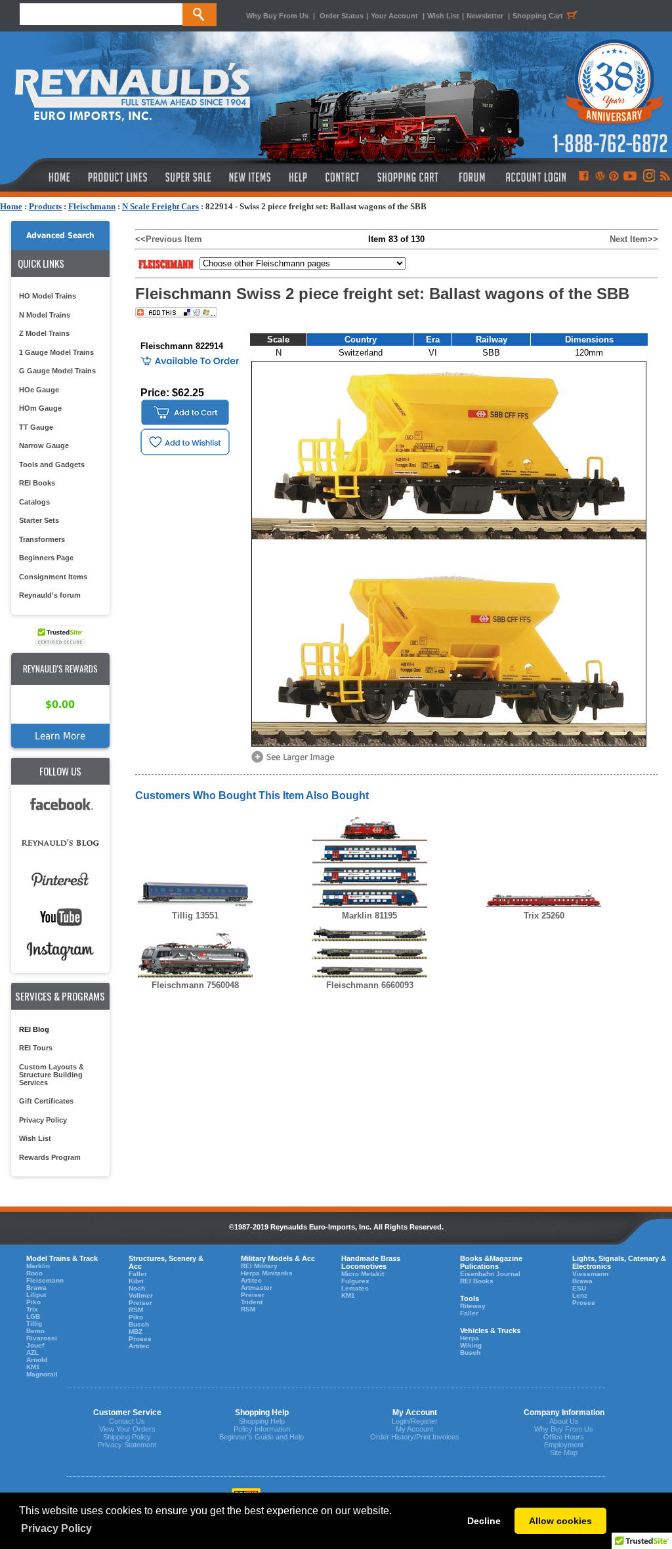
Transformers (42, 539)
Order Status (342, 16)
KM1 (33, 1367)
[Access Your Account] (534, 177)
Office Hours (563, 1437)
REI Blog (34, 1029)
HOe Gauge (39, 390)
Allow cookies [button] (560, 1521)
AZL (32, 1352)
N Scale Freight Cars (160, 206)
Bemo (35, 1330)
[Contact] (343, 177)
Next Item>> (634, 239)
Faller (138, 1273)
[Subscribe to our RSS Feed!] (664, 177)
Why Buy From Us (277, 16)
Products (45, 206)
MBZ (135, 1331)
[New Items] (250, 177)
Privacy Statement (127, 1445)
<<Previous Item (168, 239)
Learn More (60, 735)
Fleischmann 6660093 (369, 985)
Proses (140, 1338)
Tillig (34, 1323)
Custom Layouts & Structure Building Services (51, 1074)
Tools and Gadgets (52, 464)
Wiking (471, 1345)
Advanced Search (60, 235)
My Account (414, 1429)
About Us (564, 1421)
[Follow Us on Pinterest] (614, 177)
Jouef (35, 1345)
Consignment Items (53, 577)
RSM (136, 1309)
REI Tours (35, 1048)
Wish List (443, 16)
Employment (563, 1445)
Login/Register (415, 1421)
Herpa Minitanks (267, 1273)
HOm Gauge (40, 408)
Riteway (473, 1306)
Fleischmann (92, 206)
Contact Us (127, 1421)
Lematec (355, 1288)
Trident (251, 1302)
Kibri (136, 1281)
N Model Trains (44, 315)
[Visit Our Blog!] (600, 177)
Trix (32, 1309)
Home (11, 206)
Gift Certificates (46, 1101)
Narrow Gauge (44, 445)
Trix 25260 (544, 915)
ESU (579, 1288)
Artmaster (256, 1287)
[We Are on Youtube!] (630, 177)
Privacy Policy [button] (56, 1528)
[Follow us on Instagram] (648, 177)
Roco (34, 1273)
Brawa (36, 1287)
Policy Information (262, 1429)
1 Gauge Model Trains (56, 352)
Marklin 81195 (369, 915)
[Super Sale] (188, 177)
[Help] (300, 177)
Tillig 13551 (195, 915)
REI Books (37, 483)
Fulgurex (355, 1281)
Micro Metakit (362, 1273)
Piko (33, 1302)
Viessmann (590, 1273)
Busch (139, 1324)
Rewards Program (50, 1157)
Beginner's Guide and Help (261, 1437)
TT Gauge (36, 427)
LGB (33, 1316)
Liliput (36, 1294)
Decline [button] (484, 1521)
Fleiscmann (45, 1280)
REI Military (259, 1266)
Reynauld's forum (50, 595)
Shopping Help (262, 1421)
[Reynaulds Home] (39, 177)
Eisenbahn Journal (490, 1273)
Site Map (564, 1452)
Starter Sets (39, 520)
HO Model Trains (47, 296)
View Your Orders (127, 1429)
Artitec (139, 1346)
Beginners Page (46, 558)
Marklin (38, 1266)
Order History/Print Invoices (414, 1437)
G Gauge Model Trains (57, 371)
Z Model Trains (44, 333)
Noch (137, 1288)
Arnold (36, 1359)
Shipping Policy (127, 1437)
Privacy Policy (43, 1120)
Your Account (395, 16)
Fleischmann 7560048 (195, 985)
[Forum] (471, 177)
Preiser (140, 1302)
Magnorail (42, 1374)
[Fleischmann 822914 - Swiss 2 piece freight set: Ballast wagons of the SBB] (295, 761)
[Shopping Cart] (408, 177)
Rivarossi (41, 1338)
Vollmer (141, 1295)
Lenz (579, 1295)
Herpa (469, 1338)
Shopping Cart (538, 16)
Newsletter (485, 16)
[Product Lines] (118, 177)
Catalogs (34, 502)
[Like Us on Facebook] (583, 177)
